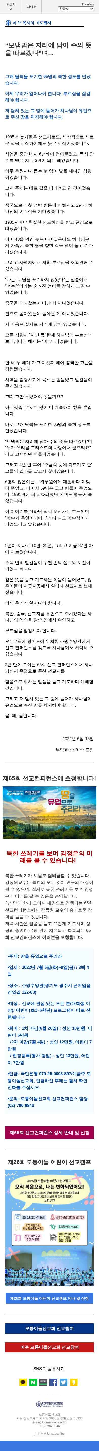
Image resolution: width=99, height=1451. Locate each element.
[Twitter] (63, 1382)
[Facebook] (53, 1382)
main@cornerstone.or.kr (49, 1422)
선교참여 (10, 7)
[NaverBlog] (33, 1382)
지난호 (31, 7)
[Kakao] (23, 1382)
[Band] (43, 1382)
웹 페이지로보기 (50, 1394)
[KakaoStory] (73, 1382)
